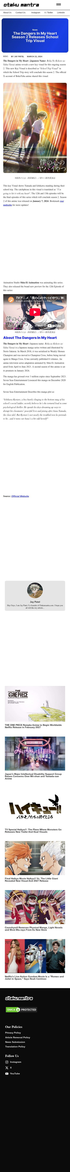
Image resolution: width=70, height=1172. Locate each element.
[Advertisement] (35, 244)
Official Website (20, 496)
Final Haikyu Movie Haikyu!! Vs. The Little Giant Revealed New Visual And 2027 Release (31, 879)
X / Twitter (48, 12)
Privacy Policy (13, 1032)
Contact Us (20, 12)
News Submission (15, 1042)
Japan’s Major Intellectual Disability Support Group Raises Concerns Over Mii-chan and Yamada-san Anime (33, 776)
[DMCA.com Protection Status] (21, 1012)
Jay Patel (35, 602)
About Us (7, 12)
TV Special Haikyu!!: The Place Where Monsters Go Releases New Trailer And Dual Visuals (33, 830)
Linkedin (61, 12)
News (35, 30)
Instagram (35, 12)
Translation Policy (15, 1046)
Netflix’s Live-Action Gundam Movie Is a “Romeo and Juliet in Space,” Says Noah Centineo (34, 977)
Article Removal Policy (17, 1037)
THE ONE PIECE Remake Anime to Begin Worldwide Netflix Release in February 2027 (33, 726)
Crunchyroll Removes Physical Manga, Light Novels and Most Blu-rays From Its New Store (34, 928)
